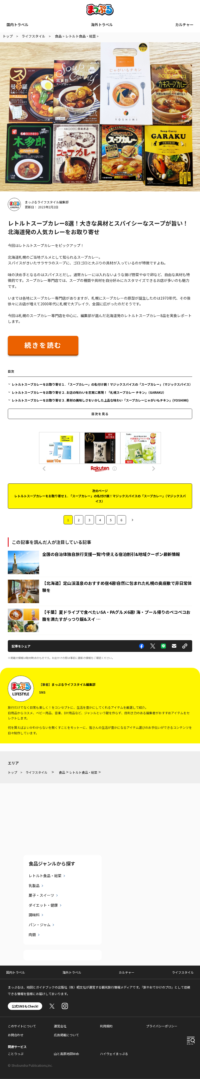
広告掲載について (66, 1035)
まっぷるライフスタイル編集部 (46, 202)
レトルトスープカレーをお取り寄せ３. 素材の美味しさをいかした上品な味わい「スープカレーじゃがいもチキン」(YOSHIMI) (100, 400)
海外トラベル (102, 24)
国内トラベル (17, 24)
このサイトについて (22, 1026)
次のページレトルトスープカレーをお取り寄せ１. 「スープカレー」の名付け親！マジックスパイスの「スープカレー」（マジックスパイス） (100, 496)
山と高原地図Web (66, 1053)
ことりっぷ (15, 1053)
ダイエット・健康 (43, 905)
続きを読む (43, 345)
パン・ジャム (40, 924)
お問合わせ (15, 1035)
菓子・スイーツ (41, 895)
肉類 (32, 934)
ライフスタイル (183, 972)
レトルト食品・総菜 (45, 875)
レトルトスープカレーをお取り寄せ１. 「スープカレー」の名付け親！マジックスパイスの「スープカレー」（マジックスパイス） (102, 384)
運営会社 (60, 1026)
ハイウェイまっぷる (114, 1053)
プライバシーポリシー (161, 1026)
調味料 (34, 914)
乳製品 (34, 885)
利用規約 (106, 1026)
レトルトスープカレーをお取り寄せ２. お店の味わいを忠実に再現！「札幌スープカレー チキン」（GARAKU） (89, 392)
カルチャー (184, 24)
